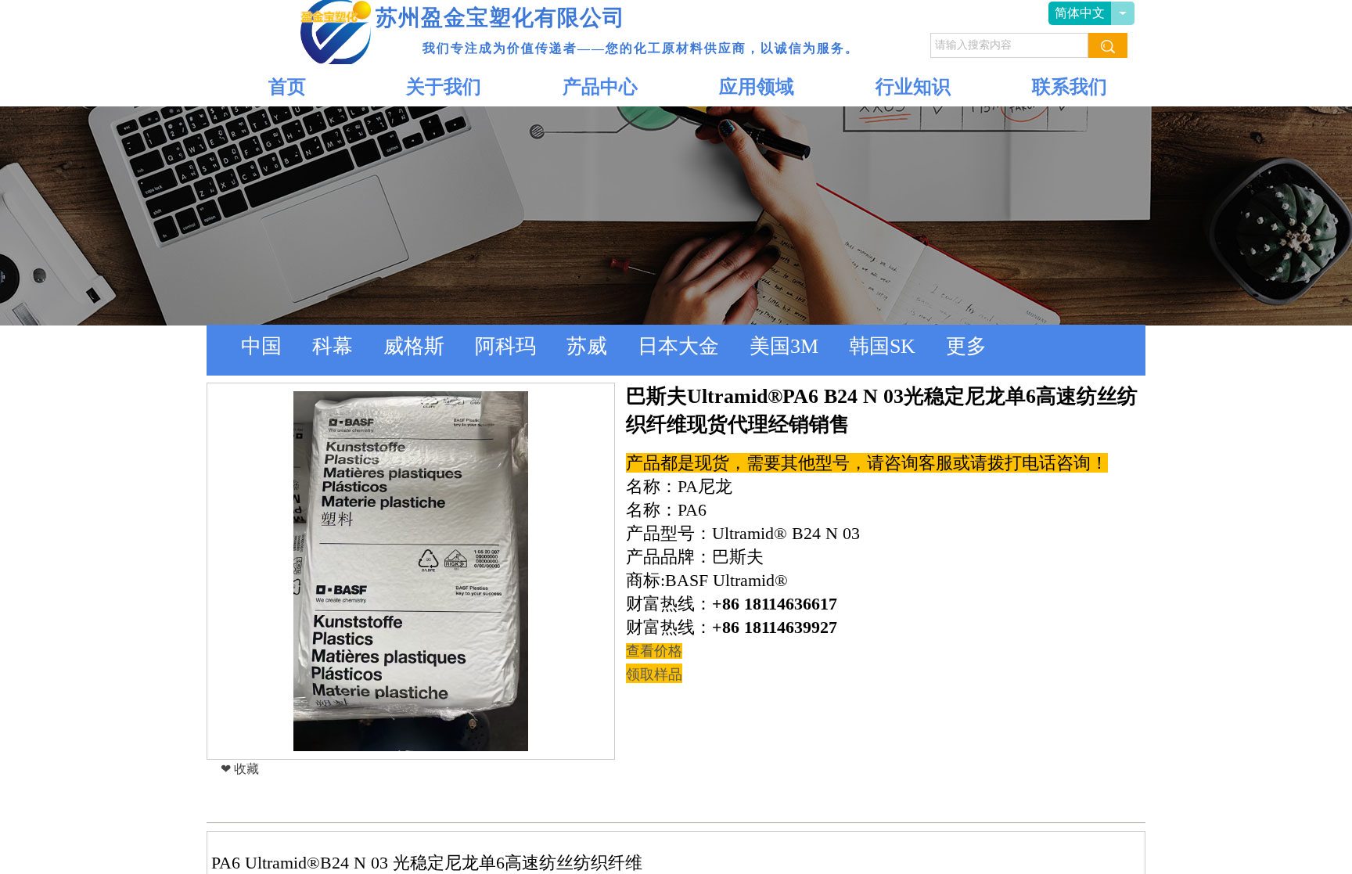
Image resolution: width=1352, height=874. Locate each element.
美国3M (784, 346)
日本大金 (678, 346)
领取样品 (654, 674)
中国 (261, 346)
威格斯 (413, 346)
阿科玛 (505, 346)
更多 (966, 346)
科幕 (332, 346)
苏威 (586, 346)
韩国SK (882, 346)
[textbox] (1009, 45)
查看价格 (654, 651)
